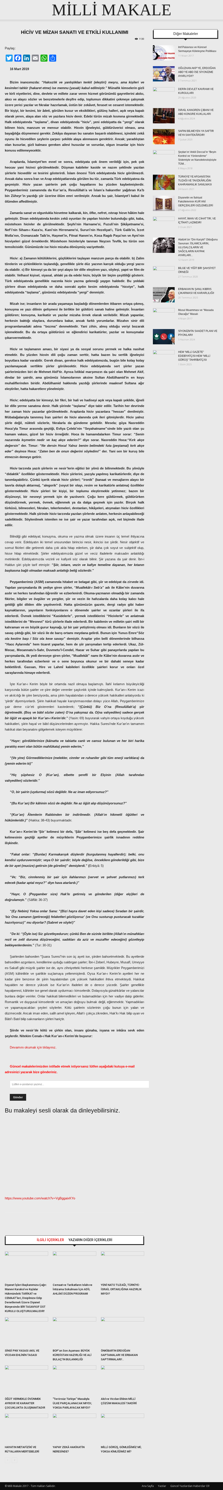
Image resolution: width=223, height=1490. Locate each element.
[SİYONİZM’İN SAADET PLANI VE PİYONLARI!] (164, 336)
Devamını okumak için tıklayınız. (33, 1047)
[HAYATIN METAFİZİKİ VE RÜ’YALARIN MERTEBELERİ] (26, 1428)
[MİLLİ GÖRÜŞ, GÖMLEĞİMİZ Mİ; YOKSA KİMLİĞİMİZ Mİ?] (122, 1428)
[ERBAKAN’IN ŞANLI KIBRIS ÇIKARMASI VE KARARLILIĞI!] (164, 294)
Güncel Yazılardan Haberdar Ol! (189, 1486)
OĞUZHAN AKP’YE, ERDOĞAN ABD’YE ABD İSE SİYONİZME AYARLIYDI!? (197, 72)
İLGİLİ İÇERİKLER (50, 1240)
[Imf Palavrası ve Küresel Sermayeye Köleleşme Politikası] (164, 52)
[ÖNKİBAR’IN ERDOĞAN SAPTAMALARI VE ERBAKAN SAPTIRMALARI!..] (122, 1332)
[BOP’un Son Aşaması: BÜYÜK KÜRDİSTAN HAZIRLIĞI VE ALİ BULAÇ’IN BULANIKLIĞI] (74, 1332)
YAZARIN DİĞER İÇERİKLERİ (90, 1240)
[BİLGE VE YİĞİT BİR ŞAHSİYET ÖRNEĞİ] (164, 273)
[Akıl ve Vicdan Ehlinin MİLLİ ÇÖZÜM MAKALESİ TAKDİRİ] (122, 1380)
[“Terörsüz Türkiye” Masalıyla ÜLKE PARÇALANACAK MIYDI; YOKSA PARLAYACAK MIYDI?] (74, 1380)
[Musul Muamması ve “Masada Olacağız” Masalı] (164, 315)
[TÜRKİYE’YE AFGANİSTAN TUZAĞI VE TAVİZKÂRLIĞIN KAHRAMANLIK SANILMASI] (164, 182)
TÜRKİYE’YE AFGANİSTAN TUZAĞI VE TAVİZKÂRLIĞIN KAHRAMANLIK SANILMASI (195, 180)
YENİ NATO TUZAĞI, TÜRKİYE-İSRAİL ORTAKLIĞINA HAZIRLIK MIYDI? (121, 1289)
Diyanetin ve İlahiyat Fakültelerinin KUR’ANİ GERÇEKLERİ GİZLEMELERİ (195, 201)
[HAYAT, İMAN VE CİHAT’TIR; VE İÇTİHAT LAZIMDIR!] (164, 224)
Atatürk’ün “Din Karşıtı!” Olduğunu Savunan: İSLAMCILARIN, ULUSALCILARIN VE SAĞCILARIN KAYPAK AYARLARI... (198, 247)
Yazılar (162, 1486)
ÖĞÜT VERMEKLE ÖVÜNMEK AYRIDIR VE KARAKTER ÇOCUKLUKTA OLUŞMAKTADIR (25, 1403)
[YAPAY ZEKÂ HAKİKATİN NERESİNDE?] (74, 1428)
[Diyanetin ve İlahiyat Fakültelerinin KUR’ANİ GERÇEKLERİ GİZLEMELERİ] (164, 203)
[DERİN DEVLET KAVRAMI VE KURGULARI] (164, 94)
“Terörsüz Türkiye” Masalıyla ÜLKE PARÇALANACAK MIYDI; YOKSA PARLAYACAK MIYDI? (72, 1403)
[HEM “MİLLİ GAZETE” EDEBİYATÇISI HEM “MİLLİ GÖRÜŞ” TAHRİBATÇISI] (164, 357)
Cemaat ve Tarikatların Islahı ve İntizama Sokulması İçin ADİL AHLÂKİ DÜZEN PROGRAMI (72, 1289)
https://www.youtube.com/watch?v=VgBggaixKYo (40, 1198)
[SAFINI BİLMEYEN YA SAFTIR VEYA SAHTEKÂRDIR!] (164, 136)
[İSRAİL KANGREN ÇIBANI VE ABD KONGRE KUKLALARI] (164, 115)
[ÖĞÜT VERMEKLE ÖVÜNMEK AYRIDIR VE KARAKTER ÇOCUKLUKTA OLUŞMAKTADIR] (26, 1380)
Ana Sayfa (148, 1486)
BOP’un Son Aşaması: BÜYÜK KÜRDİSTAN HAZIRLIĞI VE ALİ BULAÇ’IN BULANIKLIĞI (72, 1355)
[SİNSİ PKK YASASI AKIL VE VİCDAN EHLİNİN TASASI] (26, 1332)
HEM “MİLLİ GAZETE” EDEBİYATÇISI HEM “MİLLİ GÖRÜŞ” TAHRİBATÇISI (194, 355)
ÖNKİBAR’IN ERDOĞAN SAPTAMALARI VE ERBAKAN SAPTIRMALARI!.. (119, 1355)
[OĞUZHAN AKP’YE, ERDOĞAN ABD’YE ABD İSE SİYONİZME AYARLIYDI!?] (164, 73)
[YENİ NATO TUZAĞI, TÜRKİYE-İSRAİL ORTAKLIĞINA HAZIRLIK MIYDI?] (122, 1266)
